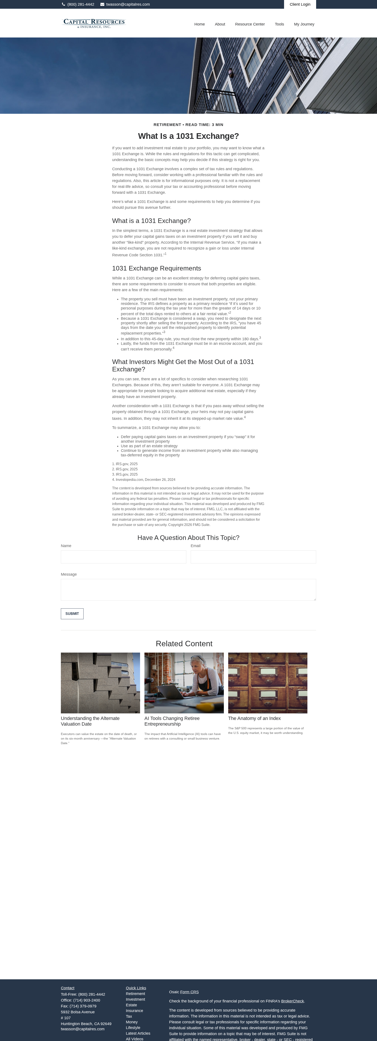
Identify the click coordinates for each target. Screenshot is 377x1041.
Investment (135, 999)
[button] (200, 24)
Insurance (134, 1011)
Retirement (135, 994)
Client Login (300, 4)
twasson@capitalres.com (128, 4)
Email (195, 546)
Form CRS (189, 992)
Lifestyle (133, 1028)
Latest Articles (138, 1033)
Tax (129, 1016)
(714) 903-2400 (86, 1000)
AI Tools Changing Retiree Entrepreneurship (172, 721)
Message (69, 574)
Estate (131, 1005)
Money (132, 1022)
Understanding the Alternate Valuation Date (90, 721)
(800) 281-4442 (80, 4)
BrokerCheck (292, 1001)
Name (66, 546)
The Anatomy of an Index (254, 718)
